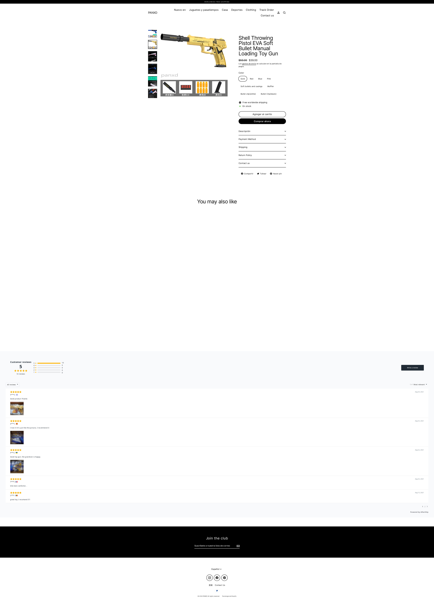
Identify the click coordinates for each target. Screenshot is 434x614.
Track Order (266, 9)
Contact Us (220, 585)
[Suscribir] (238, 546)
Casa (225, 9)
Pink (269, 79)
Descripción (244, 131)
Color (241, 73)
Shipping (243, 147)
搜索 (211, 585)
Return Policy (245, 155)
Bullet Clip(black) (268, 94)
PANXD (152, 12)
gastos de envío (249, 64)
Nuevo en (180, 9)
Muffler (270, 86)
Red (251, 79)
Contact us (267, 15)
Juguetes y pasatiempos (203, 9)
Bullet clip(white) (248, 94)
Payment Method (247, 139)
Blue (260, 79)
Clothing (251, 9)
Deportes (237, 9)
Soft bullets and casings (251, 86)
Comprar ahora (262, 121)
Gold (243, 79)
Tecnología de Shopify (229, 596)
